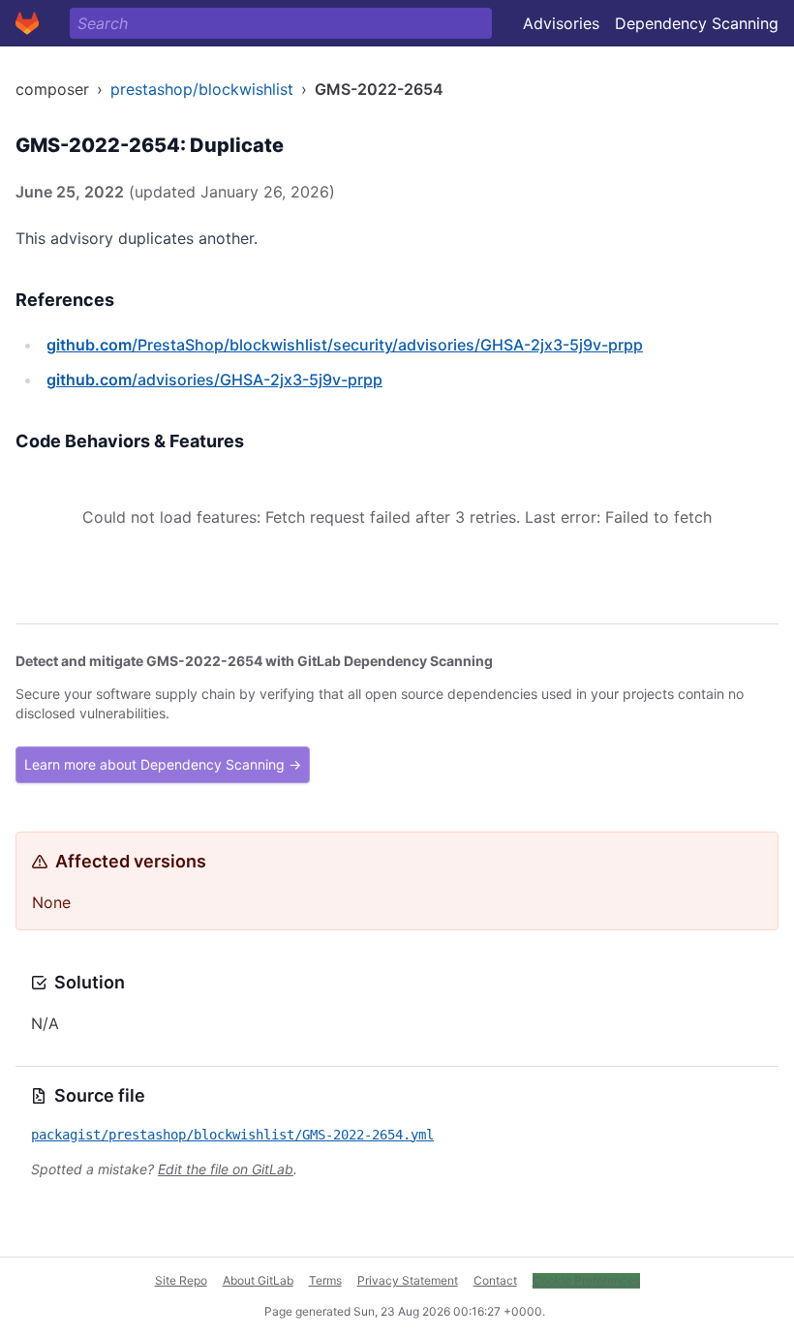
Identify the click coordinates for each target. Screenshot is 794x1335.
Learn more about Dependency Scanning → (162, 764)
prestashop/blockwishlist (201, 89)
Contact (495, 1280)
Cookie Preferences (586, 1280)
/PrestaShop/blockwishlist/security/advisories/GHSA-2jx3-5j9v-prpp (344, 344)
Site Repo (181, 1280)
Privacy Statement (407, 1280)
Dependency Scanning (697, 23)
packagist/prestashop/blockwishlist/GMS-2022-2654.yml (232, 1134)
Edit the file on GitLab (225, 1169)
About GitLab (258, 1280)
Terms (325, 1280)
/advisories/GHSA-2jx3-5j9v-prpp (214, 379)
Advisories (561, 23)
